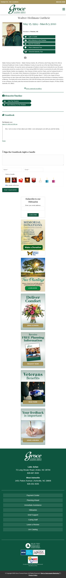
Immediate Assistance (32, 505)
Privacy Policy (33, 575)
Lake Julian (33, 467)
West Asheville (33, 478)
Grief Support (33, 515)
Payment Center (33, 495)
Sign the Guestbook (34, 44)
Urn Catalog (33, 529)
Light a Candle (32, 37)
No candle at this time (12, 185)
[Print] (25, 57)
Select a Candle (10, 174)
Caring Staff (33, 520)
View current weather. (34, 89)
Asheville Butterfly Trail (36, 51)
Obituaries (33, 510)
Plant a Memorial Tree (35, 47)
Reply (4, 141)
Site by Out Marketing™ (50, 573)
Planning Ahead (33, 500)
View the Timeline (13, 101)
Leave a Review (33, 525)
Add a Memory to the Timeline (37, 40)
